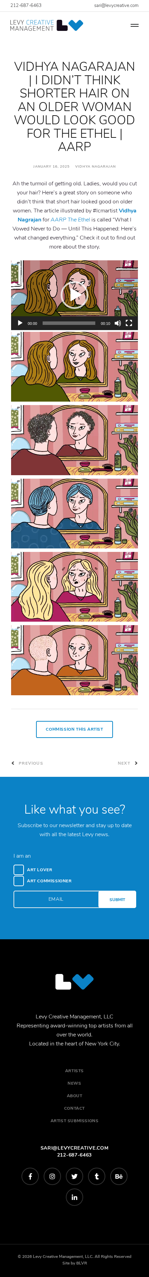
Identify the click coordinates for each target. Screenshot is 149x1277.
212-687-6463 (26, 5)
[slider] (69, 323)
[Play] (20, 323)
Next (125, 763)
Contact (74, 1108)
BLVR (81, 1263)
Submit (117, 899)
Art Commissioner (49, 881)
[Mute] (117, 323)
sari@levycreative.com (116, 5)
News (74, 1083)
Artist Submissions (75, 1121)
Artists (74, 1071)
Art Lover (39, 870)
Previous (30, 763)
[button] (74, 295)
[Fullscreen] (128, 323)
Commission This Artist (74, 729)
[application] (74, 295)
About (74, 1096)
